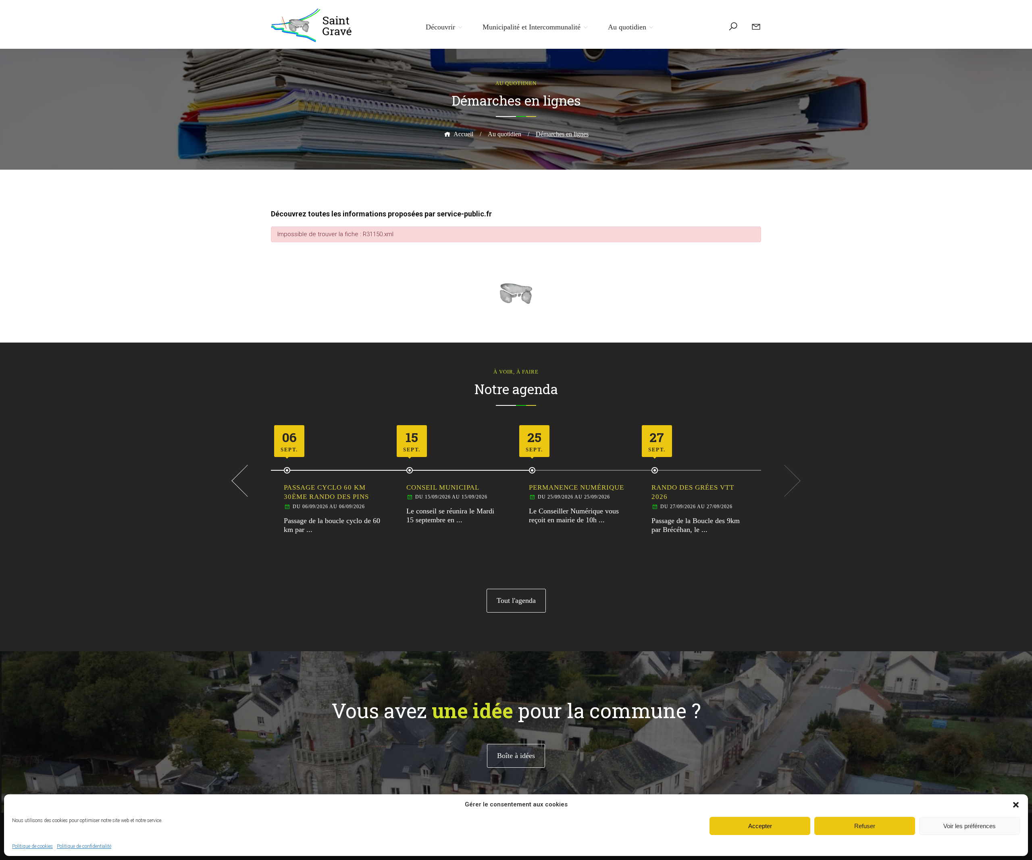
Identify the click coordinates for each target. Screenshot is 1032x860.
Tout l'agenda (516, 600)
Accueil (463, 134)
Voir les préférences (969, 826)
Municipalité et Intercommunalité (531, 27)
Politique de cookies (32, 846)
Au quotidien (627, 27)
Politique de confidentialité (84, 846)
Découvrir (440, 27)
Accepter (760, 826)
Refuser (864, 826)
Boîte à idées (516, 756)
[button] (1016, 805)
